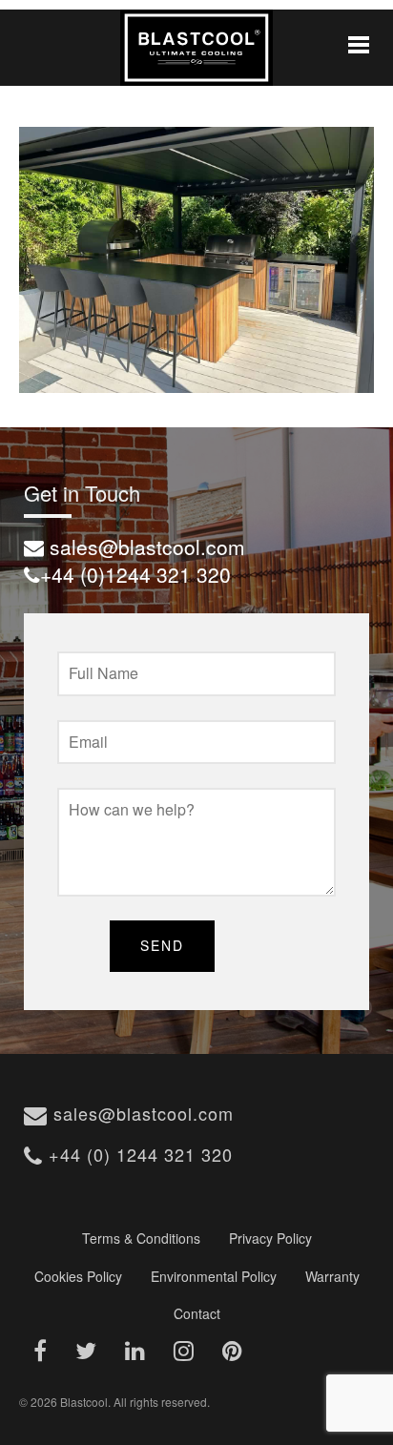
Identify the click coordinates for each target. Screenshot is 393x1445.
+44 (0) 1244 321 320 (138, 1154)
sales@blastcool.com (141, 1113)
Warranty (332, 1276)
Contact (197, 1313)
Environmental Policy (214, 1276)
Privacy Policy (270, 1238)
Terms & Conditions (141, 1238)
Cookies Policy (78, 1276)
